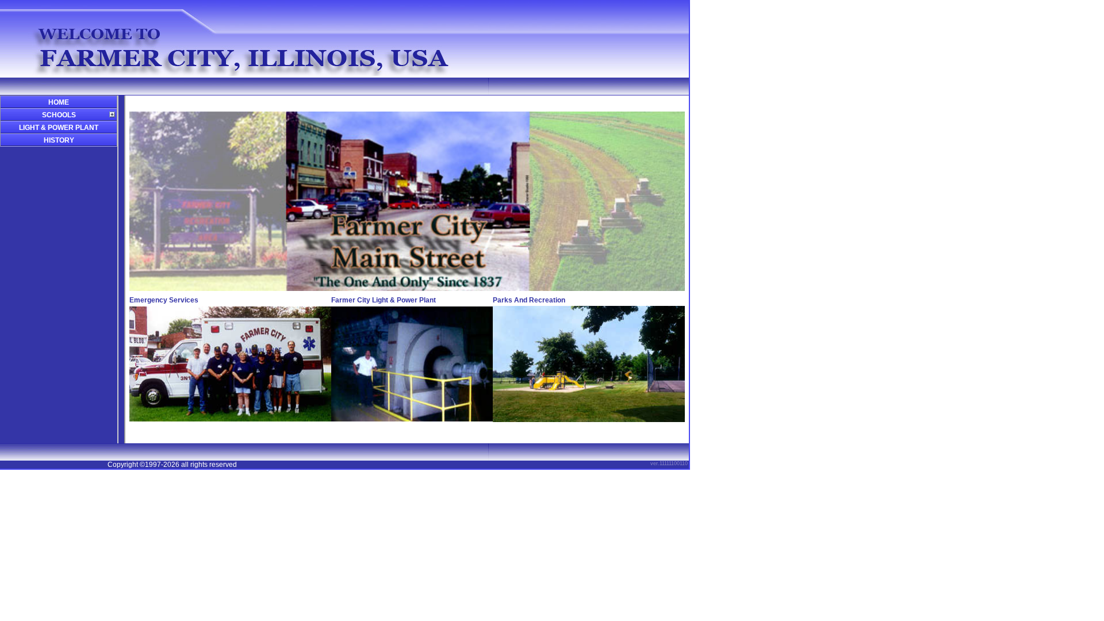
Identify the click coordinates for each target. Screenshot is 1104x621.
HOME (58, 102)
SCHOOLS (59, 115)
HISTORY (59, 140)
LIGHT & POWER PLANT (58, 128)
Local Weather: (588, 104)
